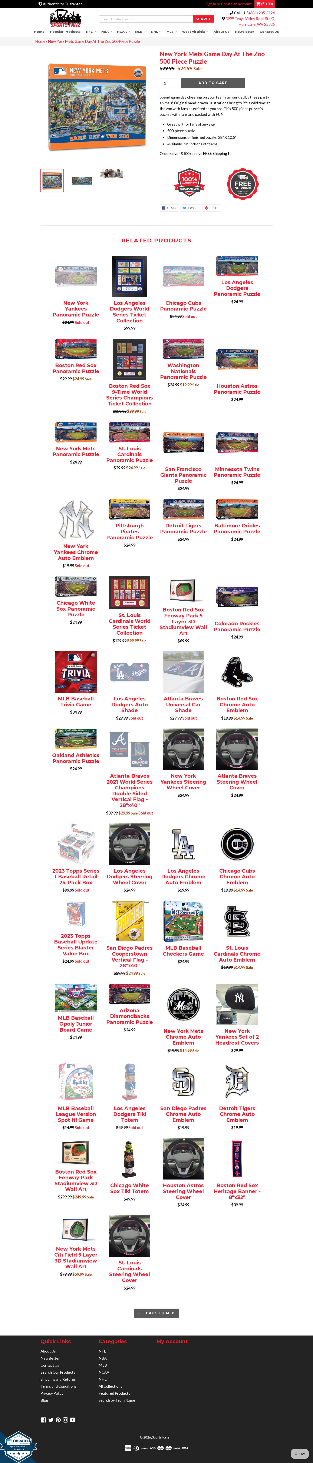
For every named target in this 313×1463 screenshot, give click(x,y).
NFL (92, 32)
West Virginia (196, 32)
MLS (173, 32)
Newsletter (244, 32)
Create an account (236, 3)
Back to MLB (160, 1313)
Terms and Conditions (58, 1386)
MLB (141, 32)
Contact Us (269, 32)
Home (39, 32)
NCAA (124, 32)
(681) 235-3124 (262, 12)
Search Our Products (57, 1372)
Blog (44, 1400)
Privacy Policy (51, 1393)
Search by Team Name (117, 1400)
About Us (222, 32)
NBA (107, 32)
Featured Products (114, 1393)
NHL (157, 32)
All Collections (110, 1386)
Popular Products (65, 32)
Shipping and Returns (58, 1379)
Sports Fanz (160, 1437)
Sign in (210, 3)
